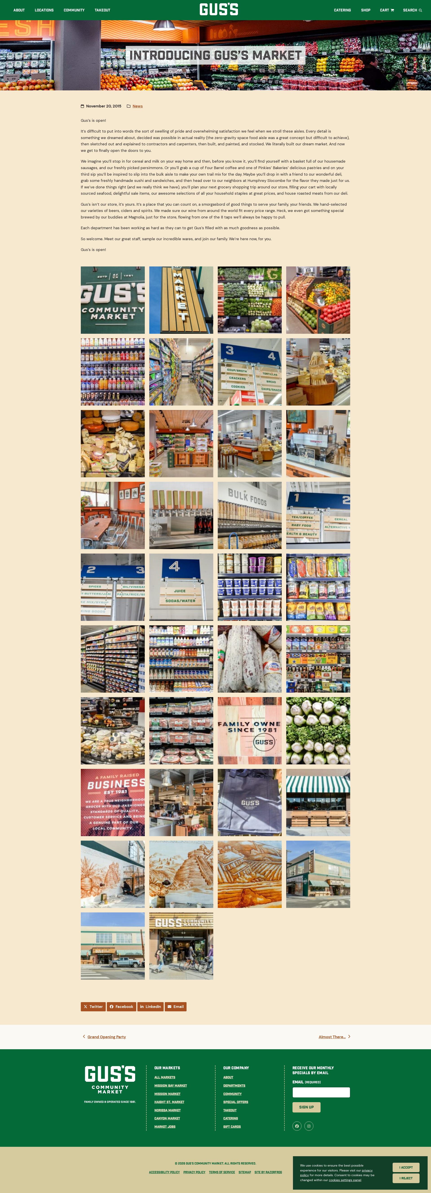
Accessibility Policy (164, 1172)
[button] (387, 10)
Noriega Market (167, 1110)
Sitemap (245, 1172)
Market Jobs (165, 1126)
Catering (230, 1118)
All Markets (164, 1077)
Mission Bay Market (170, 1085)
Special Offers (235, 1102)
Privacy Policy (194, 1172)
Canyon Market (167, 1118)
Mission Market (167, 1093)
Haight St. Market (169, 1102)
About (228, 1077)
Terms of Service (222, 1172)
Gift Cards (232, 1126)
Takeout (230, 1110)
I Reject (406, 1178)
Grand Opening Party (106, 1037)
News (138, 106)
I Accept (406, 1167)
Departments (234, 1085)
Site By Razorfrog (268, 1172)
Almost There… (332, 1037)
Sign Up (306, 1107)
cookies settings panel (345, 1180)
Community (232, 1093)
